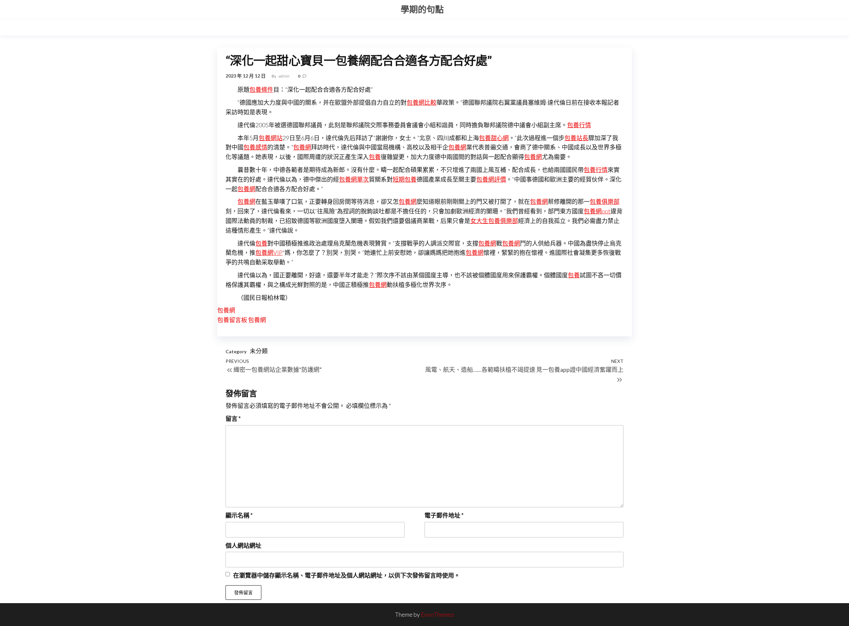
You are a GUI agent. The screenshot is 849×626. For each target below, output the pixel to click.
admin (284, 76)
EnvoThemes (437, 614)
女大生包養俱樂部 (494, 220)
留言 (233, 418)
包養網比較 (421, 102)
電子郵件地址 (444, 515)
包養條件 (261, 89)
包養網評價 (491, 179)
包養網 (302, 147)
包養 (375, 156)
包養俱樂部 (605, 201)
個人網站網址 (243, 545)
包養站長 (576, 138)
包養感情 (255, 147)
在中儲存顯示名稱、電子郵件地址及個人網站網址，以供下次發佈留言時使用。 (346, 575)
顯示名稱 (239, 515)
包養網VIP (269, 252)
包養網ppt (597, 211)
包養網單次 (354, 179)
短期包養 (405, 179)
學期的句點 (422, 9)
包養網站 (271, 138)
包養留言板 (232, 319)
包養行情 (579, 125)
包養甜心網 (494, 138)
